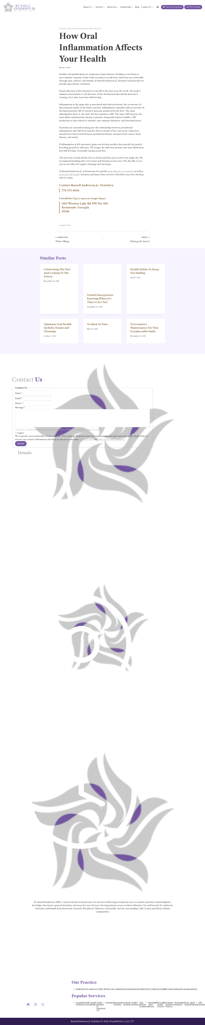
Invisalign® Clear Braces (152, 1004)
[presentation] (102, 276)
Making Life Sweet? (140, 239)
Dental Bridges (93, 1003)
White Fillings (62, 239)
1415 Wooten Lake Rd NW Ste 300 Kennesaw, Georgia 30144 (85, 207)
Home (78, 989)
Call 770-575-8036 (193, 7)
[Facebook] (28, 1004)
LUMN (126, 1021)
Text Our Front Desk (172, 7)
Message (20, 407)
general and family (69, 174)
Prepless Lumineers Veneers (170, 1004)
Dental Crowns (87, 1003)
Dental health (66, 29)
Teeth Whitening (194, 1003)
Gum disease (81, 29)
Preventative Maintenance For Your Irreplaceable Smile (144, 328)
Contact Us (171, 989)
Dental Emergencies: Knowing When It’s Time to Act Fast (100, 299)
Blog (137, 7)
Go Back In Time (97, 324)
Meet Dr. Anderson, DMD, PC (93, 989)
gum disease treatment (120, 171)
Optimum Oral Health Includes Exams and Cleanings (58, 328)
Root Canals (187, 1003)
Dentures (110, 1002)
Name (18, 393)
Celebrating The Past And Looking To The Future (57, 273)
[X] (43, 1004)
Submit (20, 443)
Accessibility (162, 989)
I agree (20, 433)
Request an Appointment (186, 989)
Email (18, 398)
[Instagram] (35, 1004)
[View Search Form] (158, 7)
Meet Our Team (113, 989)
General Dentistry (127, 1003)
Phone (19, 403)
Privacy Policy (86, 439)
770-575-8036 (70, 190)
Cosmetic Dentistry (80, 1003)
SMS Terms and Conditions (111, 439)
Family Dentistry (135, 1003)
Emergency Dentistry (118, 1003)
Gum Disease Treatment (143, 1004)
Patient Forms (125, 989)
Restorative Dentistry (179, 1003)
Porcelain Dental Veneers (161, 1004)
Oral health (95, 29)
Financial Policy (138, 989)
